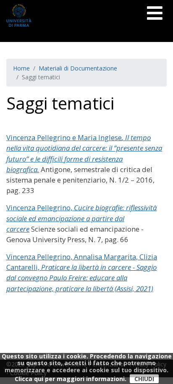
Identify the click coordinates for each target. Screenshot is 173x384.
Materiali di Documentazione (78, 68)
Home (21, 68)
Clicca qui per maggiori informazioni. (70, 379)
